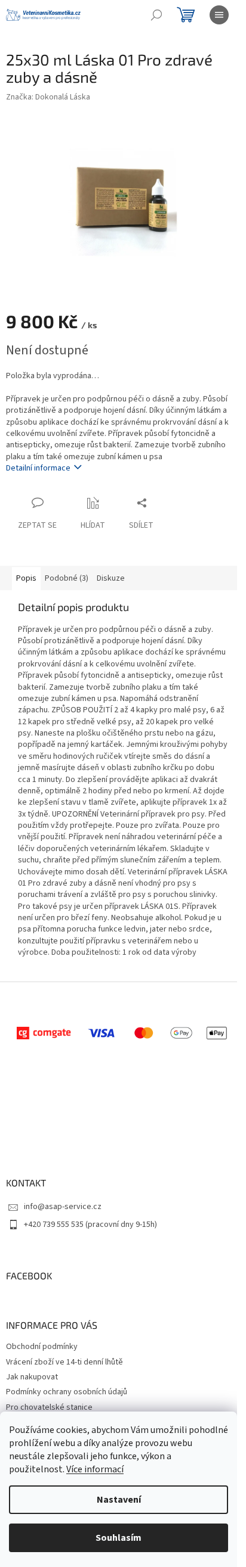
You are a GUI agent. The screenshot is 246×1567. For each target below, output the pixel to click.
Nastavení (119, 1499)
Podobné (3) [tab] (66, 578)
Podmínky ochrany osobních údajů (66, 1392)
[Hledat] (156, 15)
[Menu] (219, 15)
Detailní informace (38, 468)
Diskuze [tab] (111, 578)
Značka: (48, 97)
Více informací (95, 1469)
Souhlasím (119, 1537)
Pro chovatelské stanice (49, 1407)
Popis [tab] (26, 578)
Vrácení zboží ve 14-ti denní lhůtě (64, 1362)
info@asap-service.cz (63, 1207)
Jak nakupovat (32, 1377)
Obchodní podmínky (42, 1347)
